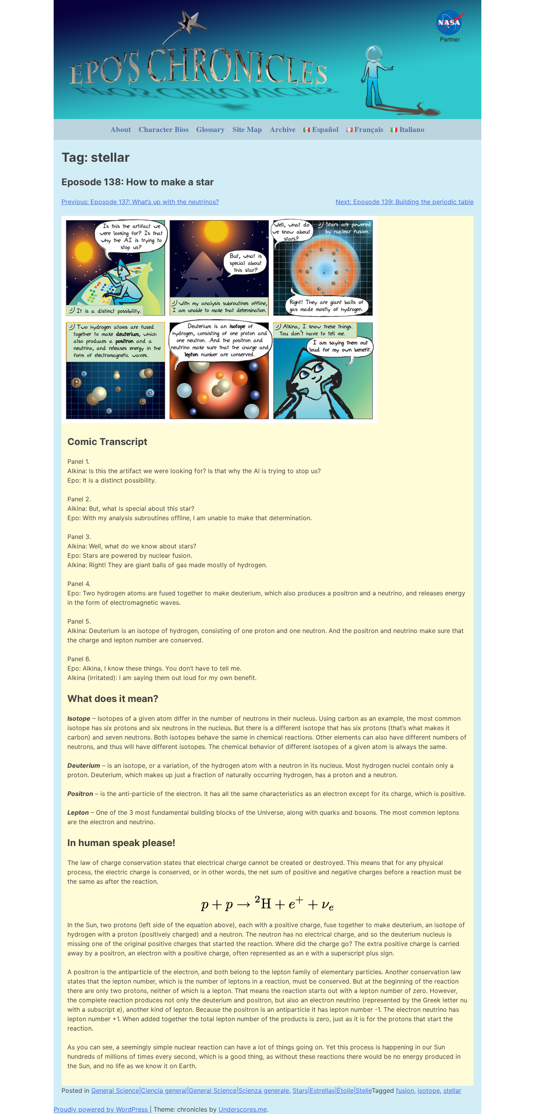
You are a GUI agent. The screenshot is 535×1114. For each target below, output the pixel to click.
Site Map (247, 129)
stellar (452, 1090)
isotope (429, 1090)
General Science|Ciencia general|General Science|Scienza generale (190, 1090)
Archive (283, 129)
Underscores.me (243, 1109)
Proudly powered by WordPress (102, 1109)
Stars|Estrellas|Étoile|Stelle (332, 1090)
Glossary (210, 129)
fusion (405, 1090)
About (120, 129)
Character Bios (163, 129)
